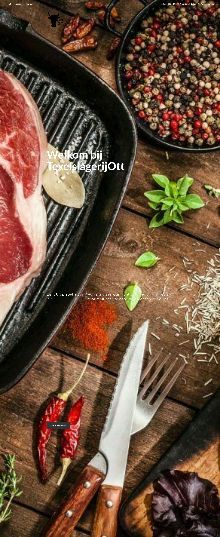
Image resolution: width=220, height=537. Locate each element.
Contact (29, 4)
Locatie (18, 4)
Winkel (8, 4)
